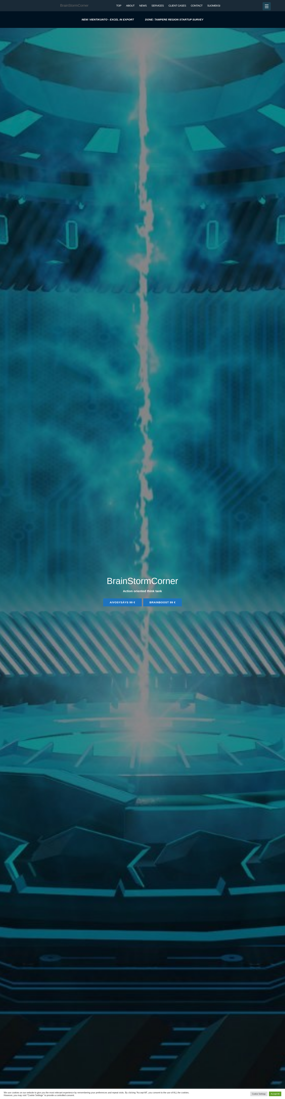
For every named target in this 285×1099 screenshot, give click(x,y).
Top (118, 5)
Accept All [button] (275, 1094)
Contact (196, 5)
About (130, 5)
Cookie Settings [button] (259, 1094)
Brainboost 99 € (162, 602)
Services (157, 5)
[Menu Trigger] (267, 6)
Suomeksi (213, 5)
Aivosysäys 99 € (122, 602)
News (143, 5)
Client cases (177, 5)
